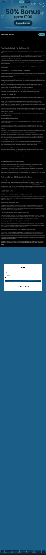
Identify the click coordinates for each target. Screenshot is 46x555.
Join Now (23, 284)
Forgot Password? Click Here (23, 286)
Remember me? (9, 277)
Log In (23, 281)
